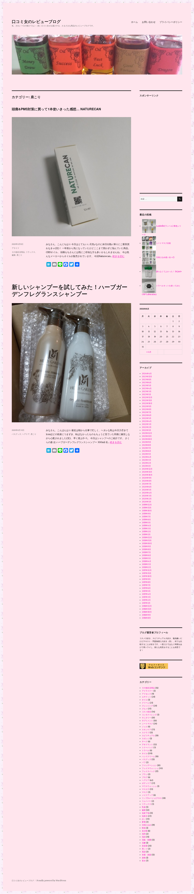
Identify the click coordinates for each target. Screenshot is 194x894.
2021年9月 (146, 442)
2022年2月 (146, 427)
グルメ (144, 709)
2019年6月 (146, 519)
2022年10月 (147, 403)
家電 (144, 822)
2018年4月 (146, 561)
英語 (144, 852)
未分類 (144, 831)
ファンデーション (149, 765)
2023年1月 (146, 394)
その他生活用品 (18, 252)
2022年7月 (146, 412)
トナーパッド (147, 747)
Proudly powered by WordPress (51, 880)
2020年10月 (147, 475)
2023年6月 (146, 382)
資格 (144, 858)
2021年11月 (147, 436)
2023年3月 (146, 391)
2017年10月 (147, 576)
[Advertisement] (161, 142)
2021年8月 (146, 445)
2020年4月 (147, 493)
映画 (144, 828)
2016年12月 (147, 606)
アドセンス (146, 694)
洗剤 (144, 834)
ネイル (144, 753)
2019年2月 (146, 531)
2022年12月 (147, 397)
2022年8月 (146, 409)
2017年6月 (146, 588)
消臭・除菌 (146, 840)
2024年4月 (147, 373)
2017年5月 (146, 591)
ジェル (144, 726)
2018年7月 (146, 552)
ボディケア (146, 783)
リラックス (30, 252)
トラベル (145, 750)
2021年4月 (146, 457)
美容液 (144, 846)
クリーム (145, 703)
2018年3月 (146, 564)
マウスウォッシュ (149, 786)
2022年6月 (146, 415)
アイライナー (147, 691)
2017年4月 (146, 594)
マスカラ (145, 789)
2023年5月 (146, 385)
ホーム (134, 22)
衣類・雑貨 (146, 855)
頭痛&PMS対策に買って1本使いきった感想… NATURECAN (56, 109)
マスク (144, 792)
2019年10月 (147, 510)
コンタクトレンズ (149, 714)
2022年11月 (147, 400)
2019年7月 (146, 516)
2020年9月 (147, 478)
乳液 (144, 807)
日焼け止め (146, 825)
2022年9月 (146, 406)
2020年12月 (147, 469)
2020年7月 (146, 484)
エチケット (146, 697)
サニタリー (146, 717)
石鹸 (144, 843)
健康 (13, 255)
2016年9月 (146, 615)
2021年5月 (146, 454)
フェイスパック (148, 771)
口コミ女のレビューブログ (36, 21)
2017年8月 (146, 582)
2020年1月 (146, 501)
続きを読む (118, 256)
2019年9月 (146, 513)
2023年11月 (147, 376)
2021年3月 (146, 460)
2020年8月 (147, 481)
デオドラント (147, 744)
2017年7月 (146, 585)
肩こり (19, 255)
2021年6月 (146, 451)
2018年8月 (146, 549)
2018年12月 (147, 537)
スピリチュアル (148, 735)
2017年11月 (146, 573)
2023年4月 (147, 388)
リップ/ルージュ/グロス (152, 798)
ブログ (144, 777)
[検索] (179, 199)
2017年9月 (146, 579)
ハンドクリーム (148, 756)
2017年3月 (146, 597)
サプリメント (147, 720)
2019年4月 (146, 525)
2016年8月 (146, 618)
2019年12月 (147, 504)
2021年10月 (147, 439)
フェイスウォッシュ (150, 768)
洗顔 (144, 837)
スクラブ (145, 732)
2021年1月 (146, 466)
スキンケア (146, 729)
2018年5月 (146, 558)
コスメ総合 (146, 712)
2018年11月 (147, 540)
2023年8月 (146, 379)
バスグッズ (16, 434)
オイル (144, 700)
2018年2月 (146, 567)
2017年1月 (146, 603)
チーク (144, 741)
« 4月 (148, 352)
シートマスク (147, 723)
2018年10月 (147, 543)
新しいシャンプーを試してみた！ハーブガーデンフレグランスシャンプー (69, 290)
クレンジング (147, 706)
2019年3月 (146, 528)
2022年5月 (146, 418)
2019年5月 (146, 522)
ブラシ (144, 774)
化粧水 (144, 816)
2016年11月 (146, 609)
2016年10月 (147, 612)
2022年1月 (146, 430)
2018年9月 (146, 546)
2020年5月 (146, 490)
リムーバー (146, 801)
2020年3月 (147, 496)
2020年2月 (147, 499)
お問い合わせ (149, 22)
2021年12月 (147, 433)
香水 (144, 861)
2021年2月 (146, 463)
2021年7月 (146, 448)
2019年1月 (146, 534)
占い (144, 819)
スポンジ (145, 738)
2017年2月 (146, 600)
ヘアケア (26, 434)
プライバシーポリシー (170, 22)
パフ (144, 762)
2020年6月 (147, 487)
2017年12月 (147, 570)
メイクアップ (147, 795)
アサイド (15, 248)
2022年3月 (146, 424)
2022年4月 (147, 421)
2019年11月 (146, 507)
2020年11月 (147, 472)
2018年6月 (146, 555)
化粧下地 (145, 813)
